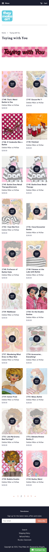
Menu (7, 3)
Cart (45, 3)
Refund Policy (25, 536)
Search (24, 530)
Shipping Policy (24, 533)
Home (4, 33)
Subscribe (41, 521)
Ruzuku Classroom (24, 540)
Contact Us (39, 550)
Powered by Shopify (37, 547)
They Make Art (23, 547)
